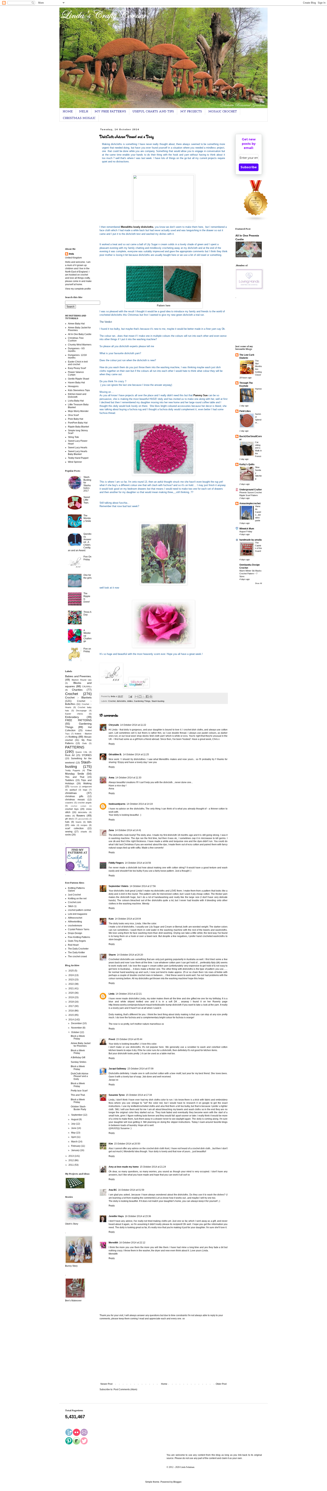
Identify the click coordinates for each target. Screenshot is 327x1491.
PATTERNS (74, 747)
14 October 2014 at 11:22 (133, 725)
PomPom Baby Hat (77, 422)
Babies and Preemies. (78, 676)
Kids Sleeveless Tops (79, 390)
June (74, 1128)
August (75, 1119)
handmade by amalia (250, 539)
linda (71, 254)
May (73, 1132)
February (76, 1146)
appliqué (73, 790)
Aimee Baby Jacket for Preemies (80, 1044)
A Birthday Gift (78, 1057)
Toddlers (69, 780)
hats (67, 822)
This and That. (78, 1095)
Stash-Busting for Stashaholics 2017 (87, 484)
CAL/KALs (87, 686)
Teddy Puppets (72, 770)
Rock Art (70, 755)
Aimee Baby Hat (76, 323)
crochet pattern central (79, 910)
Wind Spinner (75, 462)
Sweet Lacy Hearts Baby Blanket (77, 452)
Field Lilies (245, 411)
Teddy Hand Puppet (78, 458)
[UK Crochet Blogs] (255, 220)
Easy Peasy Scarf (77, 368)
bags (85, 790)
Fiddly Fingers (116, 863)
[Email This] (136, 696)
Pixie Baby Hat (75, 419)
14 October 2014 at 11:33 (128, 777)
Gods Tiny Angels (77, 941)
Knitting (73, 736)
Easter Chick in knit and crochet (78, 363)
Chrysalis (114, 725)
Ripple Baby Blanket (78, 426)
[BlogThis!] (140, 696)
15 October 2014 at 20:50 (127, 1143)
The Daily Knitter (76, 952)
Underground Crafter (250, 489)
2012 (71, 1160)
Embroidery (72, 716)
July (73, 1123)
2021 (71, 988)
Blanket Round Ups (82, 680)
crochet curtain (78, 806)
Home (164, 1384)
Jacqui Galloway (117, 1068)
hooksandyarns (117, 804)
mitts (73, 825)
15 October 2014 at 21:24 (153, 1166)
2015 (71, 1015)
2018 (71, 1001)
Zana (111, 830)
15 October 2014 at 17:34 (139, 1095)
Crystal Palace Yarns (78, 929)
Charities (77, 689)
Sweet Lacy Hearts (77, 447)
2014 (71, 1019)
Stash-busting (158, 701)
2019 (71, 997)
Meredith (113, 1242)
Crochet (112, 701)
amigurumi (87, 786)
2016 (71, 1010)
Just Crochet (74, 894)
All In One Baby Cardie (79, 334)
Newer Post (106, 1384)
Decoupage (81, 710)
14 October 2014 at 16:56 (138, 863)
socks (68, 834)
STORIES (87, 755)
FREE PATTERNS (78, 720)
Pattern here (163, 305)
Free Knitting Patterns (79, 937)
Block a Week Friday (78, 1037)
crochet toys (72, 809)
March (74, 1141)
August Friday (245, 531)
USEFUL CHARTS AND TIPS (153, 111)
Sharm (112, 954)
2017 (71, 1006)
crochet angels (85, 802)
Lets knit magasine (77, 914)
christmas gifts (74, 796)
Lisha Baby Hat (76, 400)
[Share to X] (144, 696)
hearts (79, 822)
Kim (111, 1143)
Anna (111, 777)
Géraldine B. (115, 754)
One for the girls (87, 576)
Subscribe (249, 167)
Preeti (112, 1039)
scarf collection (74, 828)
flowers (80, 815)
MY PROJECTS (191, 111)
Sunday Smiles (78, 1062)
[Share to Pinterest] (151, 696)
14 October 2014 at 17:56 (143, 886)
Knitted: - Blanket (83, 734)
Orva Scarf (73, 415)
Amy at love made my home (124, 1166)
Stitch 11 (72, 906)
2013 (71, 1156)
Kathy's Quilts (247, 464)
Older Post (221, 1384)
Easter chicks (74, 714)
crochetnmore (75, 925)
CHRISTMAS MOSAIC (79, 118)
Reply (112, 744)
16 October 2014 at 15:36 (138, 1216)
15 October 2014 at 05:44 (129, 1039)
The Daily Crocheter (78, 948)
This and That (74, 777)
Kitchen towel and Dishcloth (77, 395)
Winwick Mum (246, 528)
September (77, 1115)
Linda (111, 993)
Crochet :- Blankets (78, 697)
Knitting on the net (77, 898)
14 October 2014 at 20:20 (130, 954)
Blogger (177, 1482)
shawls (84, 831)
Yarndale (74, 787)
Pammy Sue (200, 395)
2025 (71, 970)
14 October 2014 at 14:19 (140, 804)
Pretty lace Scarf (79, 1090)
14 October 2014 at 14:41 (128, 830)
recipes (84, 825)
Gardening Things (142, 701)
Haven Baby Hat (76, 382)
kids (89, 822)
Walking (87, 783)
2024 (71, 975)
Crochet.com (74, 902)
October (75, 1032)
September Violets (118, 886)
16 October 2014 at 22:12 (132, 1242)
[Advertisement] (163, 1351)
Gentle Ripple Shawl (78, 378)
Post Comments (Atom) (125, 1389)
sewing (68, 831)
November (77, 1027)
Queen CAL (81, 752)
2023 (71, 979)
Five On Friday (87, 558)
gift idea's (69, 819)
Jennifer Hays (116, 1216)
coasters (69, 802)
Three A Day (87, 613)
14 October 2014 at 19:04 (128, 918)
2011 (71, 1165)
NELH (83, 111)
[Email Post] (130, 696)
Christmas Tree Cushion (76, 339)
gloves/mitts (83, 819)
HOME (68, 111)
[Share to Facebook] (147, 696)
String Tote (73, 437)
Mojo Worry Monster (78, 411)
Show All (258, 583)
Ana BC (113, 1190)
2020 (71, 993)
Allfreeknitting (75, 921)
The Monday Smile (87, 518)
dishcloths (121, 701)
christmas (71, 792)
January (75, 1150)
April (73, 1137)
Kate (111, 918)
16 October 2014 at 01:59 (131, 1190)
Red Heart (73, 945)
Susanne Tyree (117, 1095)
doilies (130, 701)
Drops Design (75, 933)
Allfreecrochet (75, 918)
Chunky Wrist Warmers (79, 344)
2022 (71, 984)
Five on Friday (87, 650)
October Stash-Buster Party (78, 1108)
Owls (84, 743)
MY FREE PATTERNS (110, 111)
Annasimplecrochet (250, 503)
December (77, 1023)
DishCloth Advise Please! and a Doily (79, 1076)
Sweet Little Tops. (86, 500)
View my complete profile (78, 288)
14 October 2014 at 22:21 (129, 993)
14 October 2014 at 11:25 (136, 754)
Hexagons (73, 386)
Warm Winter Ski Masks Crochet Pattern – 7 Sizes (250, 574)
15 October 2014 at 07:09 (140, 1068)
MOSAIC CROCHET (222, 111)
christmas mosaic (75, 799)
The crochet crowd (77, 956)
